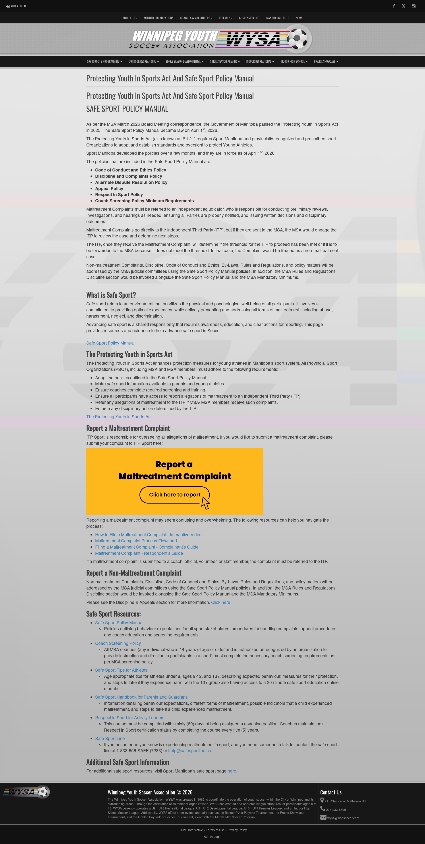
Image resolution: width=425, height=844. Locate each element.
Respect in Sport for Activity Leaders (129, 717)
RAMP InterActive (190, 830)
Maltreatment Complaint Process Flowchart (136, 541)
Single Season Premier (224, 61)
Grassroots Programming (103, 61)
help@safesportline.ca (189, 750)
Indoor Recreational (259, 61)
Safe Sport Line (110, 738)
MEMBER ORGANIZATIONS (158, 17)
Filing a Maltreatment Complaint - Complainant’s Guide (147, 547)
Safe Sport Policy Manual (110, 343)
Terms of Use (215, 830)
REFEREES (224, 17)
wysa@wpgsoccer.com (343, 818)
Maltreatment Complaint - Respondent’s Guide (139, 553)
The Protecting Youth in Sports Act (119, 416)
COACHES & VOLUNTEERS (195, 17)
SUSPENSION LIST (249, 17)
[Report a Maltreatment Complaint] (174, 481)
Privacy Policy (237, 830)
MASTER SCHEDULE (277, 17)
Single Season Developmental (183, 61)
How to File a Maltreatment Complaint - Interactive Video (148, 534)
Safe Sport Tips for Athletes (121, 670)
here (232, 771)
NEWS (299, 17)
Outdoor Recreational (143, 61)
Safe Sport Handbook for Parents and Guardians (141, 697)
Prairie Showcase (325, 61)
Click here (220, 602)
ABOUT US (129, 17)
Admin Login (212, 836)
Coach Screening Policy (118, 643)
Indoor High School (293, 61)
